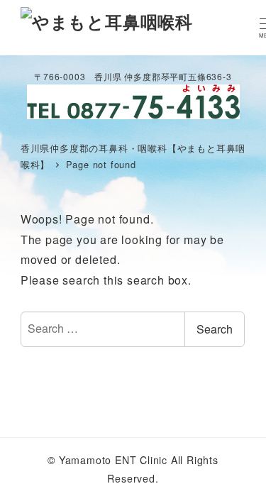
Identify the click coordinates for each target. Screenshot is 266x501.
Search (214, 329)
